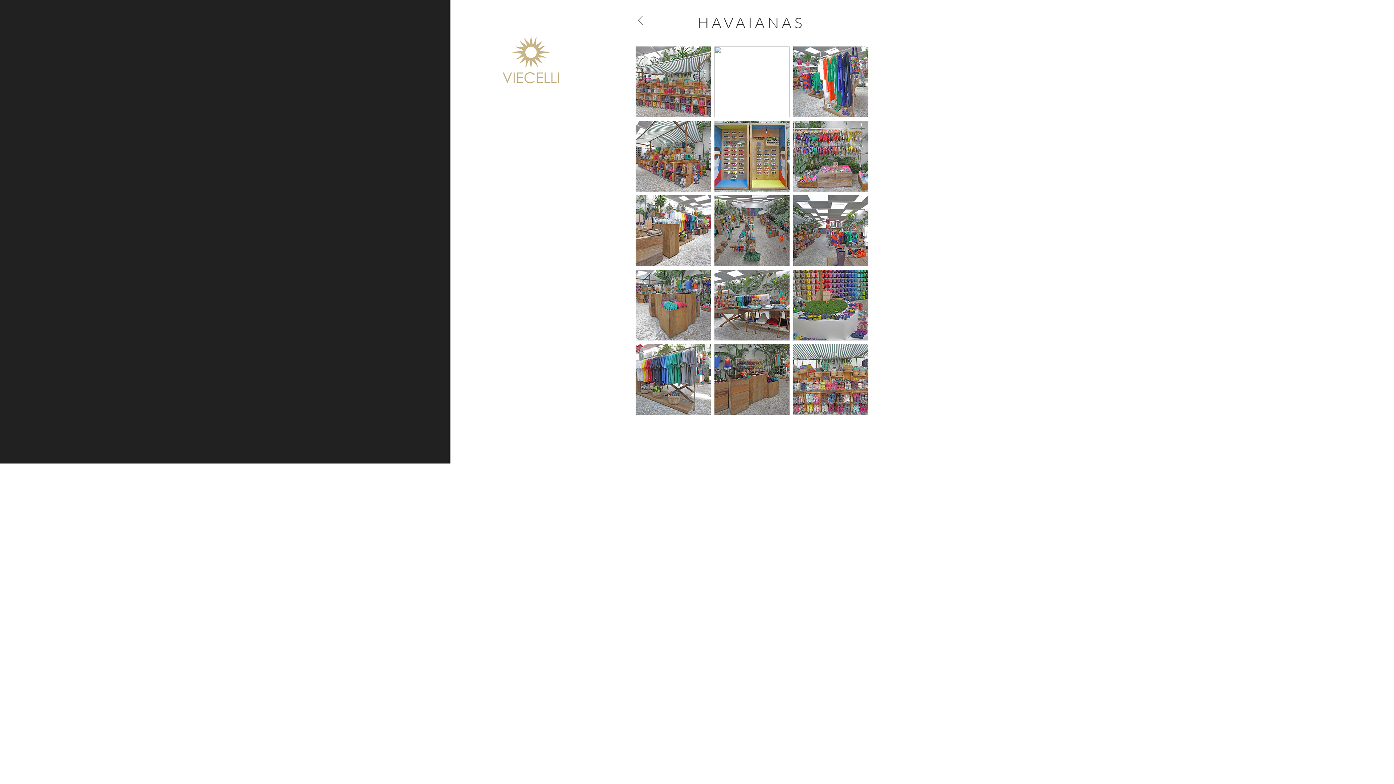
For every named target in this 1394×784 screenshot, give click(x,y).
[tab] (673, 81)
